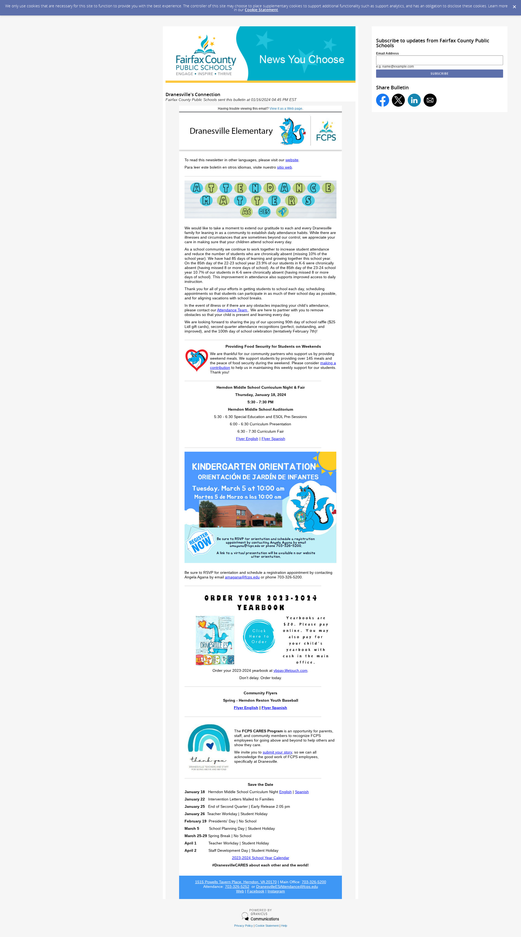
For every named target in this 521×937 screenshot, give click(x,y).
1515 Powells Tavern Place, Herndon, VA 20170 (236, 882)
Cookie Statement (261, 9)
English (285, 792)
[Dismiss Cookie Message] (514, 5)
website (291, 160)
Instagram (276, 891)
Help (284, 925)
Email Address (387, 53)
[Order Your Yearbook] (260, 667)
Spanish (302, 792)
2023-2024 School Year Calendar (260, 858)
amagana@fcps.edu (242, 577)
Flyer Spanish (273, 439)
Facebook (255, 891)
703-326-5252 (237, 887)
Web (240, 891)
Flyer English (247, 439)
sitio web (284, 167)
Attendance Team (232, 310)
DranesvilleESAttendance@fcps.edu (287, 887)
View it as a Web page (285, 108)
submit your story (277, 752)
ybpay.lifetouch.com (290, 671)
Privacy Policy (243, 925)
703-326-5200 (314, 882)
